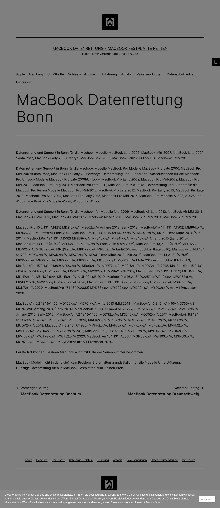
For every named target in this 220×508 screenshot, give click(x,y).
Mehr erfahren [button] (154, 502)
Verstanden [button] (207, 499)
